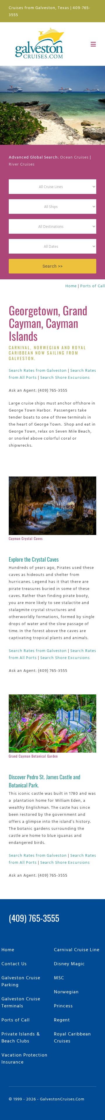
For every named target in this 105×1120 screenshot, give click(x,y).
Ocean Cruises (74, 157)
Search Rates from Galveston (38, 370)
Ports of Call (92, 286)
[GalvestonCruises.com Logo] (41, 27)
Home (71, 286)
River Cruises (22, 164)
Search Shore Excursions (65, 377)
